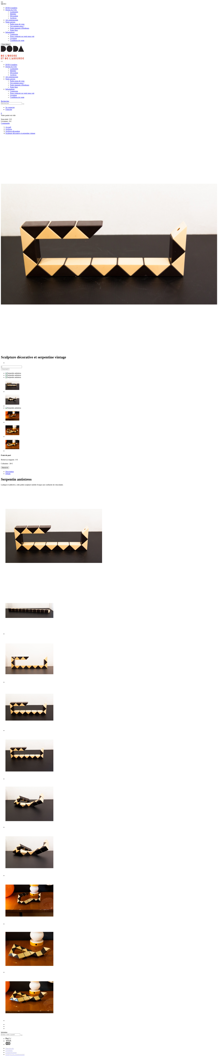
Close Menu (6, 44)
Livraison (13, 38)
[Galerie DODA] (12, 59)
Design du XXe (11, 10)
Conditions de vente (17, 40)
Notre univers (10, 22)
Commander (5, 123)
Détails (7, 474)
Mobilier (13, 14)
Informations (10, 32)
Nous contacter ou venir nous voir (22, 36)
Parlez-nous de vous (17, 24)
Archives (13, 18)
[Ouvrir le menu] (2, 61)
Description (9, 472)
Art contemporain (11, 20)
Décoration (14, 16)
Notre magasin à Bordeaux (19, 28)
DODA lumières (11, 8)
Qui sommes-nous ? (17, 26)
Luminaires (14, 12)
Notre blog (14, 30)
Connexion (14, 34)
